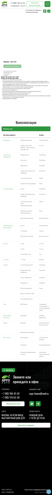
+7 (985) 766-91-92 (17, 3)
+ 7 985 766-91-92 (11, 393)
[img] (47, 4)
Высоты (5, 244)
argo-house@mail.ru (39, 393)
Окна (4, 304)
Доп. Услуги (6, 338)
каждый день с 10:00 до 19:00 (37, 416)
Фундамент (6, 140)
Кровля (5, 265)
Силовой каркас (8, 189)
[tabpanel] (26, 247)
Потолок (6, 259)
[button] (34, 4)
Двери (5, 323)
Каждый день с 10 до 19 (17, 6)
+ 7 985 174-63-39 (11, 397)
